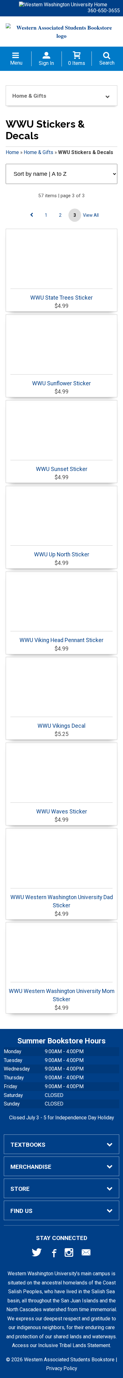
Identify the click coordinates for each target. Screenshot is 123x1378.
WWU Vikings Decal (61, 726)
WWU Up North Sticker (61, 554)
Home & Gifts (38, 152)
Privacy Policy (61, 1368)
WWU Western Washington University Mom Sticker (61, 995)
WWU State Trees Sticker (61, 298)
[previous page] (31, 215)
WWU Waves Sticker (61, 811)
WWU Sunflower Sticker (61, 383)
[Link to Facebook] (53, 1254)
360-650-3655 (104, 11)
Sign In (46, 63)
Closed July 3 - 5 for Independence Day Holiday (61, 1118)
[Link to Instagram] (70, 1254)
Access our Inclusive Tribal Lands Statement (61, 1345)
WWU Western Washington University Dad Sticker (61, 901)
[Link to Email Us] (86, 1254)
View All (91, 215)
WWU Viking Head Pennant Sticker (61, 640)
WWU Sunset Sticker (61, 469)
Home (12, 152)
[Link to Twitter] (37, 1254)
